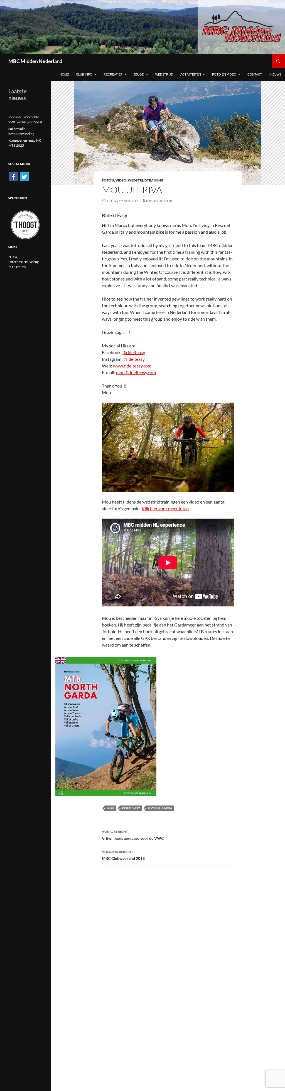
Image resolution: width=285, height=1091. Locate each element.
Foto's (108, 180)
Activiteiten (190, 74)
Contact (254, 74)
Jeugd (139, 74)
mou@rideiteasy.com (136, 372)
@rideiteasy (133, 352)
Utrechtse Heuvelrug (23, 262)
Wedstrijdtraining (145, 180)
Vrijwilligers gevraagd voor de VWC (133, 835)
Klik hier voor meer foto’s (165, 508)
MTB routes (17, 267)
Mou (110, 808)
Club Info (84, 74)
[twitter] (24, 176)
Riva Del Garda (160, 808)
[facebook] (13, 176)
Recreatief (113, 74)
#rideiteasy (134, 359)
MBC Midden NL (159, 201)
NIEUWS (275, 74)
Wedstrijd (164, 74)
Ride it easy (131, 808)
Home (64, 74)
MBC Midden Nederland (35, 61)
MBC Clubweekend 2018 (123, 855)
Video (121, 180)
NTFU (12, 257)
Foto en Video (224, 74)
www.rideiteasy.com (131, 365)
